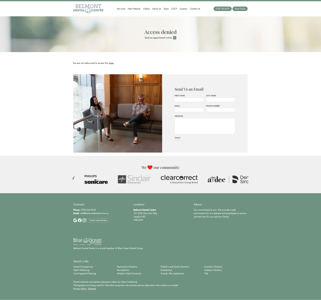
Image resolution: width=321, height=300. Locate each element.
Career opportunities (98, 220)
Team (166, 8)
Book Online (240, 8)
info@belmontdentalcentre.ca (94, 213)
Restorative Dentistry (127, 266)
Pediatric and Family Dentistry (174, 266)
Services (121, 8)
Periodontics (123, 270)
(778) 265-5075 (222, 8)
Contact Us (195, 8)
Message (179, 116)
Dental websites (81, 282)
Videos (146, 8)
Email (177, 106)
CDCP (174, 8)
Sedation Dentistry (213, 270)
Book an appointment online (158, 37)
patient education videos (105, 282)
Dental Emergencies (83, 266)
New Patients (134, 8)
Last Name (211, 95)
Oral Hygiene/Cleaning (84, 273)
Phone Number (213, 106)
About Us (156, 8)
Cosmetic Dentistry (213, 266)
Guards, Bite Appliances (172, 273)
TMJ (206, 273)
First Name (180, 95)
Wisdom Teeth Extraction (129, 273)
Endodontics (166, 270)
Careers (183, 8)
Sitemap (92, 288)
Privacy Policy (80, 288)
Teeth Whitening (81, 270)
